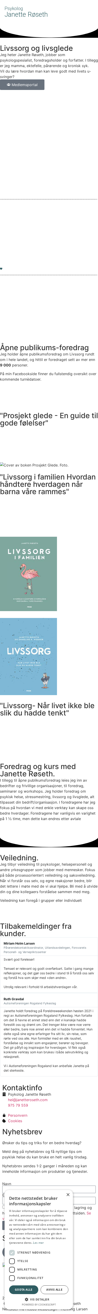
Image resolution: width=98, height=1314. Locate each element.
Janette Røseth (26, 12)
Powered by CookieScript (39, 1304)
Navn (6, 1184)
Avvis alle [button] (54, 1290)
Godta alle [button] (24, 1290)
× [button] (68, 1195)
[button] (91, 11)
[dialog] (39, 1249)
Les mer (38, 1243)
